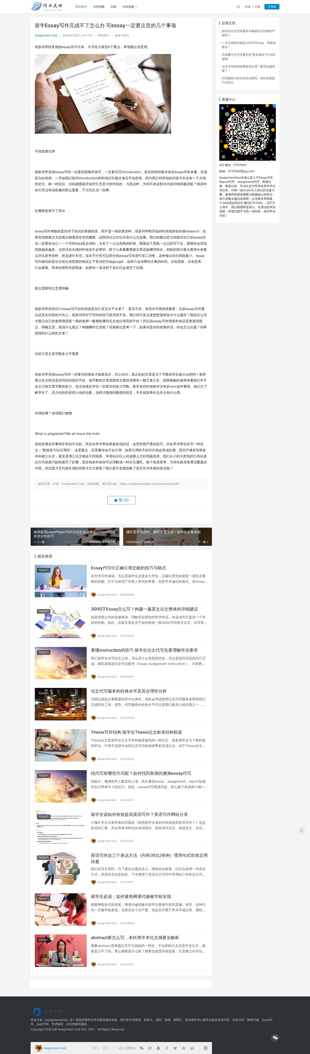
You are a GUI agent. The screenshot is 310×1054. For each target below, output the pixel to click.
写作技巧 (81, 6)
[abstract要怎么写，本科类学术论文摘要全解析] (61, 950)
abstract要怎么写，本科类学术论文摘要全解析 (135, 937)
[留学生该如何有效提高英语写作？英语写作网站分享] (61, 827)
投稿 (273, 6)
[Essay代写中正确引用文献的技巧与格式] (61, 581)
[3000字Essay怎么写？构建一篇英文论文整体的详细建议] (61, 622)
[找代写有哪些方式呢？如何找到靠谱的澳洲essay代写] (61, 786)
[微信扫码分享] (141, 1048)
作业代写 (223, 1020)
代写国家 (128, 6)
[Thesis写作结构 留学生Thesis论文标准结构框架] (61, 745)
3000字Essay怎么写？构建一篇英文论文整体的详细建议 (144, 609)
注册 (257, 6)
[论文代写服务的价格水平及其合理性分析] (61, 704)
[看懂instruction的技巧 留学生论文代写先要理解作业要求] (61, 663)
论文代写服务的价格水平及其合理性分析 (129, 691)
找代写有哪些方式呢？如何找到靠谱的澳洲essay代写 (141, 773)
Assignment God (46, 35)
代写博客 (99, 6)
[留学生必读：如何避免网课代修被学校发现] (61, 909)
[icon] (275, 1038)
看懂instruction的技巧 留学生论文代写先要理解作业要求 (144, 650)
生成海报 (129, 1048)
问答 (114, 6)
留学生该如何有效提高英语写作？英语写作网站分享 (139, 814)
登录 (248, 6)
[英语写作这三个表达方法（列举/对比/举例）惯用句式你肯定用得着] (61, 868)
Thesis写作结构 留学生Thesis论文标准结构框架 (136, 732)
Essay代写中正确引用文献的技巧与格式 (128, 567)
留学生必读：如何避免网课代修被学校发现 (131, 896)
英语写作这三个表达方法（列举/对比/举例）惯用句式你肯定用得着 (149, 858)
